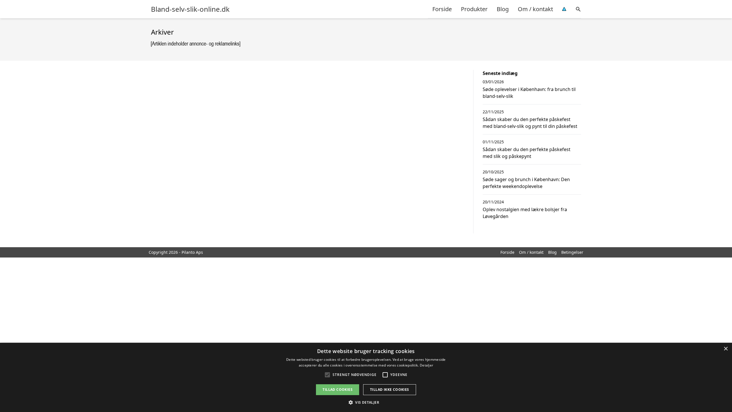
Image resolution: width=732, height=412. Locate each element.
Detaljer (426, 365)
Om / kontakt (535, 9)
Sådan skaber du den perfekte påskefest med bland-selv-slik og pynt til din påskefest (530, 122)
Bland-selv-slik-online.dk (190, 9)
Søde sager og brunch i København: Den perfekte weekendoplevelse (526, 182)
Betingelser (572, 252)
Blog (503, 9)
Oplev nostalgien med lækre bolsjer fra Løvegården (525, 212)
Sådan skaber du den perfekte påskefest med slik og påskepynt (526, 152)
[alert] (366, 377)
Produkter (474, 9)
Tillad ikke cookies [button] (389, 389)
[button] (366, 402)
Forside (442, 9)
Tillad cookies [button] (338, 389)
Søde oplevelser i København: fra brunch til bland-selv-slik (529, 92)
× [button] (725, 349)
